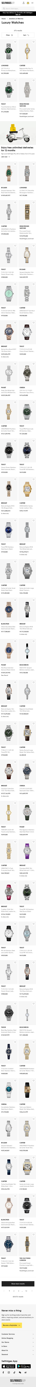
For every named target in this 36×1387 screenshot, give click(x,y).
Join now (4, 157)
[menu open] (32, 3)
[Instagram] (8, 1373)
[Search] (4, 9)
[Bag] (28, 3)
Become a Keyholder (10, 1325)
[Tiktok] (14, 1373)
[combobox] (20, 8)
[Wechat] (20, 1373)
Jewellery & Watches (16, 19)
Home (4, 19)
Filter (8, 35)
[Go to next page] (32, 1291)
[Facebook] (3, 1373)
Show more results (18, 1284)
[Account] (24, 3)
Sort (24, 35)
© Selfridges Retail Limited (18, 1383)
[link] (8, 69)
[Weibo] (25, 1373)
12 (26, 1291)
